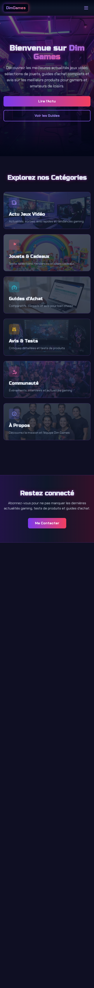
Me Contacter (47, 523)
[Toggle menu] (86, 7)
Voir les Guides (47, 115)
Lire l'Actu (47, 101)
